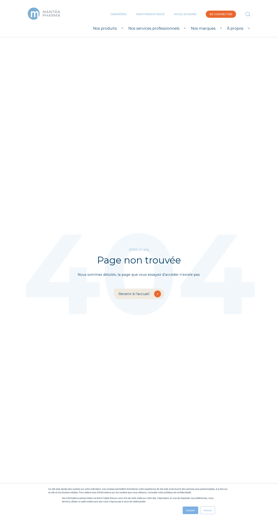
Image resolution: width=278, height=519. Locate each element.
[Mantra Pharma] (44, 14)
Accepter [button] (190, 510)
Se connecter (221, 14)
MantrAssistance (150, 14)
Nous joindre (185, 14)
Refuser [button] (208, 510)
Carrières (118, 14)
